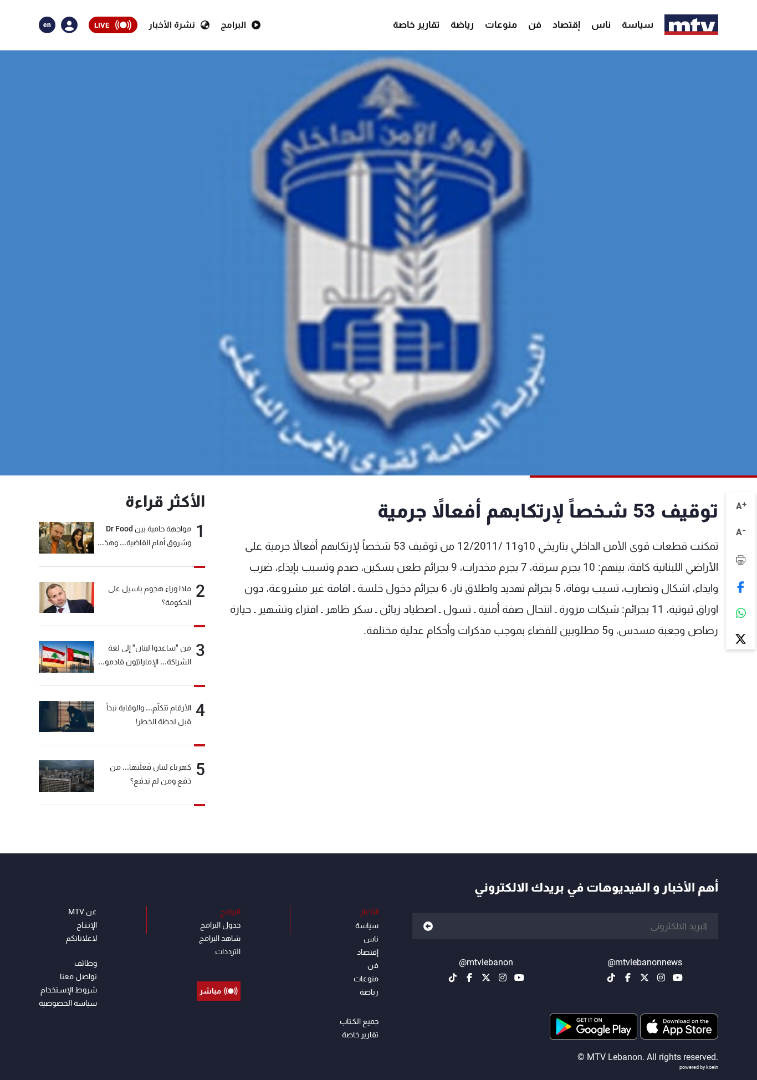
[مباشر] (219, 965)
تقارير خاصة (416, 24)
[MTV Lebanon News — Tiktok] (611, 977)
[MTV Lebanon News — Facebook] (628, 977)
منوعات (501, 24)
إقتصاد (566, 24)
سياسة (637, 24)
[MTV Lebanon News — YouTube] (677, 977)
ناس (601, 24)
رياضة (462, 24)
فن (534, 24)
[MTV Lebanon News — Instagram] (661, 977)
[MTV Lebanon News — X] (644, 977)
